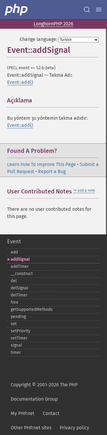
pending (18, 316)
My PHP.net (22, 413)
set (14, 323)
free (14, 302)
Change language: (38, 39)
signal (16, 345)
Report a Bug (52, 171)
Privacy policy (74, 428)
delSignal (19, 287)
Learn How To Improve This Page (41, 164)
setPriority (20, 330)
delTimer (19, 295)
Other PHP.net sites (31, 428)
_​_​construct (22, 273)
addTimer (20, 266)
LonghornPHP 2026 (53, 24)
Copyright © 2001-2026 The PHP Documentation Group (44, 392)
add (14, 252)
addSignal (20, 259)
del (14, 280)
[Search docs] (87, 10)
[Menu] (99, 10)
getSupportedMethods (32, 309)
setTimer (19, 338)
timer (16, 352)
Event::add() (20, 82)
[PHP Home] (17, 9)
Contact (51, 413)
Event (14, 241)
